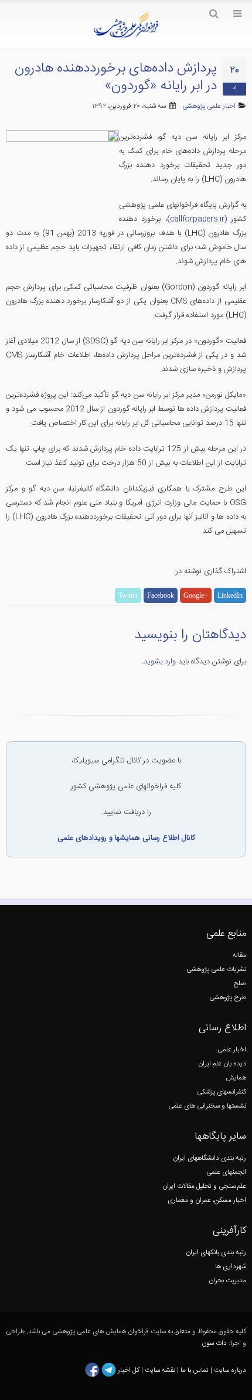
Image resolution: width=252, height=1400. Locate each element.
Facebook (160, 595)
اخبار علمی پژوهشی (209, 106)
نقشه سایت (161, 1370)
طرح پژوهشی (227, 997)
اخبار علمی (231, 1049)
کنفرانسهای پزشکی (221, 1092)
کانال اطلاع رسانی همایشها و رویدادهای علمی (126, 838)
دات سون (214, 1343)
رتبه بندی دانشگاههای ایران (209, 1158)
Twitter (128, 595)
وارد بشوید (160, 661)
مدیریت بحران (227, 1280)
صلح (240, 983)
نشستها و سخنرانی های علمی (207, 1106)
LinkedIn (230, 595)
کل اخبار (128, 1370)
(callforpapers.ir (198, 219)
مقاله (239, 955)
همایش (236, 1078)
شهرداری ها (230, 1266)
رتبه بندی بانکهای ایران (216, 1252)
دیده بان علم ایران (222, 1063)
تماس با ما (194, 1370)
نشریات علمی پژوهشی (216, 969)
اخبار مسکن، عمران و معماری (207, 1200)
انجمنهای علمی (226, 1172)
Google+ (195, 595)
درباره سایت (230, 1370)
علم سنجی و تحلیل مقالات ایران (204, 1186)
